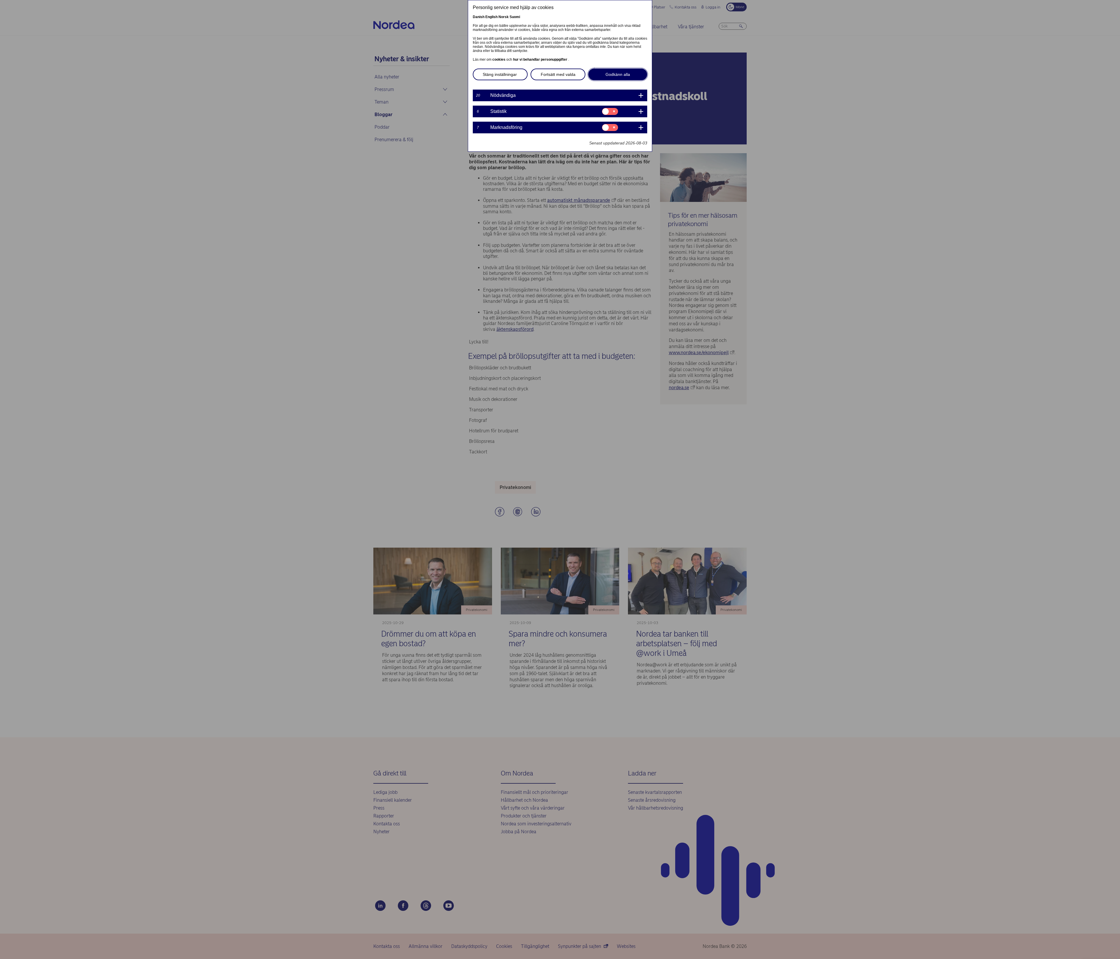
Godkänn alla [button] (618, 74)
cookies (499, 59)
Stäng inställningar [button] (500, 74)
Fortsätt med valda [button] (558, 74)
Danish (478, 17)
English (491, 17)
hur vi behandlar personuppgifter (540, 59)
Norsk (503, 17)
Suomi (515, 17)
